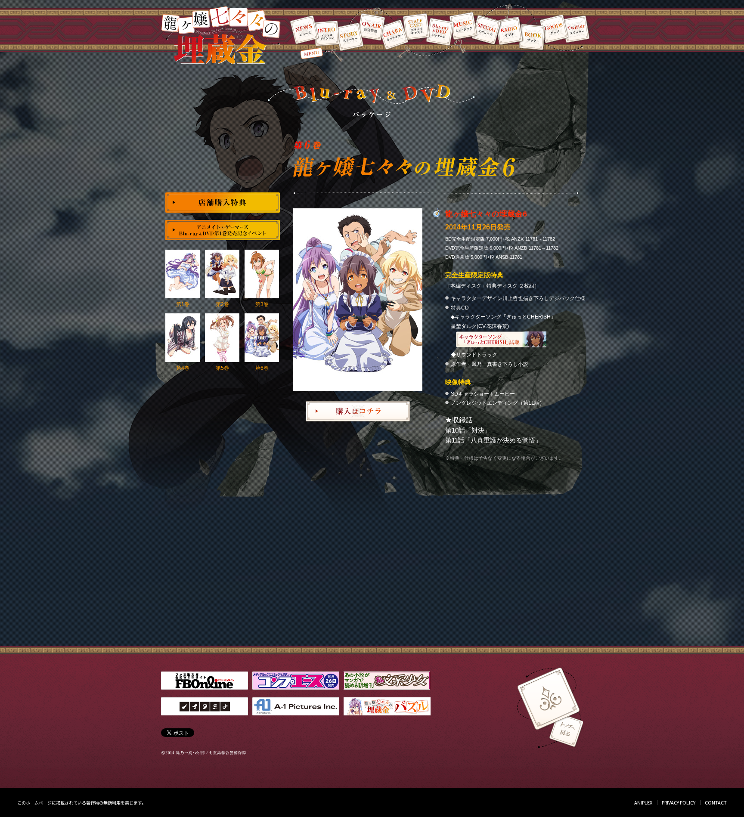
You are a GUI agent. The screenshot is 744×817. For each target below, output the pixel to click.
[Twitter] (575, 28)
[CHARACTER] (393, 34)
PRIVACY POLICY (678, 802)
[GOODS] (554, 28)
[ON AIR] (371, 26)
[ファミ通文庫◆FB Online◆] (204, 687)
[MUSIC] (463, 25)
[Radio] (508, 30)
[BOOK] (531, 36)
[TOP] (549, 697)
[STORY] (349, 36)
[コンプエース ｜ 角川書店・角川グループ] (295, 687)
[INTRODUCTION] (326, 33)
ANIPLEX (643, 802)
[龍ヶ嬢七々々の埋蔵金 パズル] (387, 713)
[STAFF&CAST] (415, 26)
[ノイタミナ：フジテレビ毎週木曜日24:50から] (204, 713)
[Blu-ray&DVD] (440, 31)
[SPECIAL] (486, 29)
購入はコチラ (358, 411)
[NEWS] (304, 29)
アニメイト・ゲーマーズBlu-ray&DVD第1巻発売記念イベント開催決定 (222, 230)
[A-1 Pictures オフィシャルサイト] (295, 713)
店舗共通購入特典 (222, 202)
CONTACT (716, 802)
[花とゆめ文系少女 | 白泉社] (387, 687)
